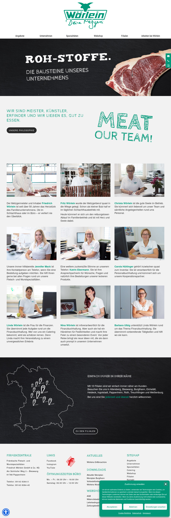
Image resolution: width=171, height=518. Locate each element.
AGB (89, 496)
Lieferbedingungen (95, 502)
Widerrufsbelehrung (95, 499)
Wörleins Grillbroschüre (97, 462)
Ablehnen (133, 506)
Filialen (124, 35)
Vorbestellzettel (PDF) (96, 481)
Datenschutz (136, 513)
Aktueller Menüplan (95, 475)
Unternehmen (46, 35)
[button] (165, 484)
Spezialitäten (72, 35)
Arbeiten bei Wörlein (150, 35)
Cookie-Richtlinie (124, 513)
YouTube (51, 467)
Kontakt (130, 479)
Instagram (52, 464)
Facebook (51, 460)
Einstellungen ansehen (156, 506)
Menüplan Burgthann (96, 478)
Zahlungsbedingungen (96, 505)
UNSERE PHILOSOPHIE (21, 130)
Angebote (19, 35)
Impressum (147, 513)
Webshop (98, 35)
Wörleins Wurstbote (95, 484)
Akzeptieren (112, 506)
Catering (131, 470)
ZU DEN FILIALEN (85, 431)
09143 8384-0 (22, 481)
